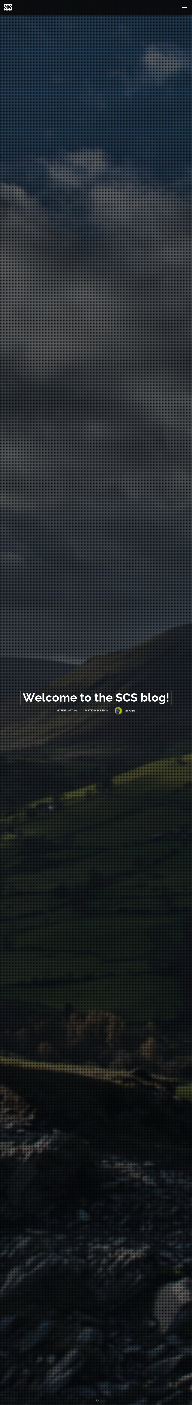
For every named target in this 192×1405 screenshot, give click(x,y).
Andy (132, 710)
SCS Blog (102, 710)
